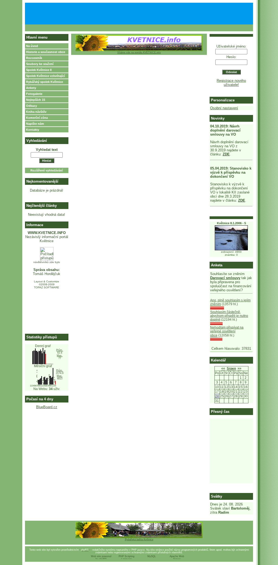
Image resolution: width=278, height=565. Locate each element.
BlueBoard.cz (46, 407)
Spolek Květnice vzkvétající (45, 75)
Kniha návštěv (36, 111)
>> (239, 368)
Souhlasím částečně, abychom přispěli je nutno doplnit (229, 316)
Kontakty (32, 129)
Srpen (231, 368)
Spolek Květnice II (39, 69)
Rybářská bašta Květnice (139, 539)
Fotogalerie (34, 93)
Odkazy (31, 105)
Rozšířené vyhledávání (46, 170)
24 (217, 396)
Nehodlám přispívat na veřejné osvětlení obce (227, 331)
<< (223, 368)
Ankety (31, 87)
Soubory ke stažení (39, 63)
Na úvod (32, 46)
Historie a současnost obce (45, 52)
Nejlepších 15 (35, 99)
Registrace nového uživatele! (231, 83)
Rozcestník (34, 58)
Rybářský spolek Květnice (44, 81)
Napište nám (35, 123)
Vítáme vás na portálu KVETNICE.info (139, 52)
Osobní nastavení (224, 108)
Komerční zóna (37, 117)
